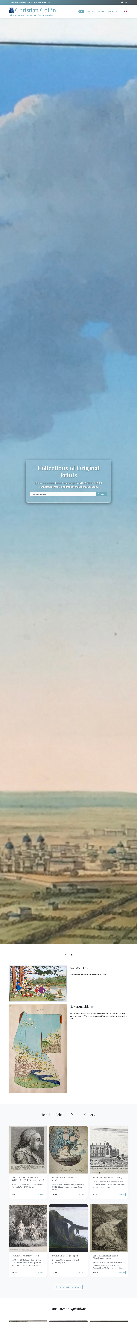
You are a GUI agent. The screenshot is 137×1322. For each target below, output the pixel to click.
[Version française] (126, 11)
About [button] (109, 11)
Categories (90, 11)
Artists (101, 11)
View (41, 1194)
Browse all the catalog (70, 1287)
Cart (120, 11)
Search (102, 494)
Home (81, 11)
